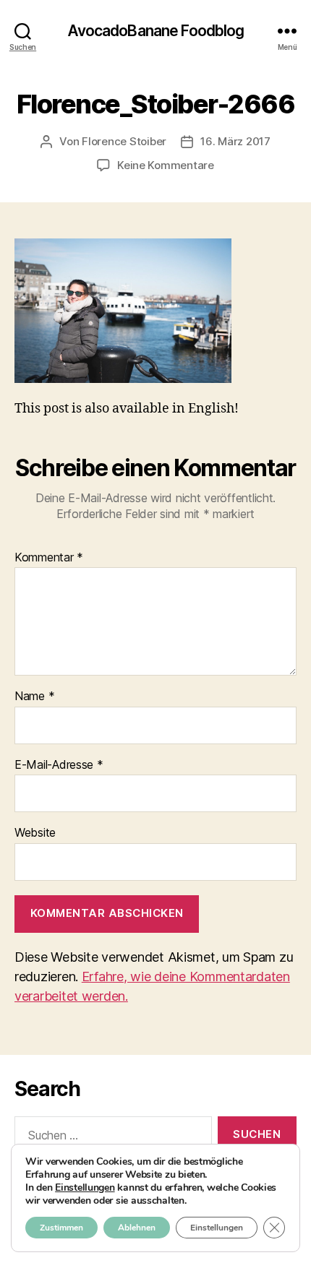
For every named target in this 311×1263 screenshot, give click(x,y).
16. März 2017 (235, 141)
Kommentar (48, 557)
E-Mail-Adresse (58, 765)
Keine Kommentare (165, 165)
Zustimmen (61, 1227)
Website (35, 833)
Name (34, 696)
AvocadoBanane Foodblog (155, 30)
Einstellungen (85, 1187)
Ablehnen (137, 1227)
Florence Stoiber (124, 141)
